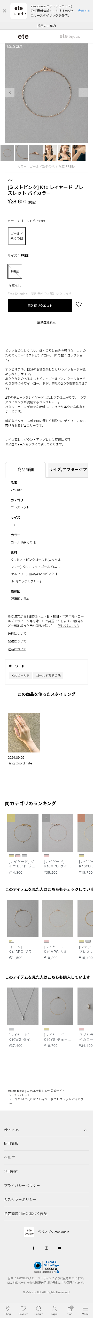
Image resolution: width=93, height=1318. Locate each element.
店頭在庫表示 (46, 322)
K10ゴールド (21, 676)
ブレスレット (20, 507)
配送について (17, 641)
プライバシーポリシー (22, 1185)
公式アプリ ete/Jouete (53, 1232)
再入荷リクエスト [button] (40, 306)
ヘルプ (9, 1157)
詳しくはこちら (68, 626)
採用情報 (11, 1143)
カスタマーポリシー (20, 1199)
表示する (84, 11)
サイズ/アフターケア (68, 469)
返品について (17, 649)
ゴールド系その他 (48, 676)
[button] (39, 1310)
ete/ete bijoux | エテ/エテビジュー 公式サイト (36, 1091)
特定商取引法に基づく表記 (25, 1213)
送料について (17, 633)
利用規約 (11, 1171)
